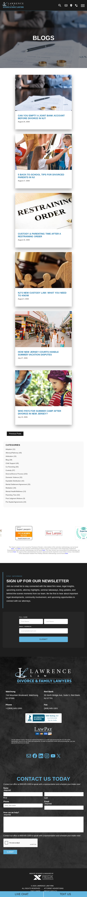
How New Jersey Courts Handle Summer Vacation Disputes (38, 353)
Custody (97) (10, 470)
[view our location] (71, 5)
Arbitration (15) (11, 456)
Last (46, 798)
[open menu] (82, 5)
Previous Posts (15, 434)
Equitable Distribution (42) (15, 481)
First (5, 798)
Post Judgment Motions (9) (15, 498)
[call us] (76, 5)
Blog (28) (9, 460)
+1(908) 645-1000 (14, 708)
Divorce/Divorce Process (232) (17, 474)
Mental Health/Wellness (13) (16, 491)
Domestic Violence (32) (14, 477)
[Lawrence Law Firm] (13, 9)
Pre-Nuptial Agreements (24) (16, 502)
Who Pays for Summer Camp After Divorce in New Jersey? (39, 412)
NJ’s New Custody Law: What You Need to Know (42, 294)
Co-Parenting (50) (12, 467)
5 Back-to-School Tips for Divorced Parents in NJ (41, 176)
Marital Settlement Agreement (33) (18, 484)
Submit (43, 639)
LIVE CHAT (22, 894)
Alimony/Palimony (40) (14, 453)
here (12, 549)
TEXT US (65, 894)
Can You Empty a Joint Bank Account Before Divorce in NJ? (41, 117)
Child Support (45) (12, 463)
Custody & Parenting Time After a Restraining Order (39, 235)
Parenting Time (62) (13, 495)
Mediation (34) (11, 488)
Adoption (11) (10, 449)
